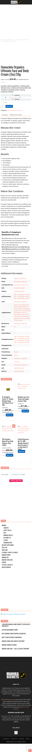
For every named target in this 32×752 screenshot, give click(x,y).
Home (2, 39)
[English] (9, 471)
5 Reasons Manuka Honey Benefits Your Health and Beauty (16, 625)
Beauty (16, 352)
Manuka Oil (5, 557)
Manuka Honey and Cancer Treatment (13, 641)
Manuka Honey (6, 555)
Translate (23, 474)
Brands (4, 525)
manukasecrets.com (9, 699)
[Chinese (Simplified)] (3, 471)
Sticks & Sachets (7, 565)
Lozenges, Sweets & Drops (10, 552)
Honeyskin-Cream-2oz (21, 285)
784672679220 (19, 368)
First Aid (9, 110)
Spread (4, 562)
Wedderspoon (8, 543)
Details (2, 82)
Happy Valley (7, 530)
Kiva (5, 533)
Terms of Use (14, 738)
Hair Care (5, 550)
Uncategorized (6, 567)
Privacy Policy (6, 738)
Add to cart (9, 106)
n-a (15, 327)
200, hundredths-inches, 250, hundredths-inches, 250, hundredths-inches (22, 296)
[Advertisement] (16, 22)
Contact (27, 738)
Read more (21, 451)
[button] (29, 2)
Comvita (6, 528)
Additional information (16, 115)
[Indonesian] (12, 471)
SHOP (8, 716)
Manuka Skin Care (9, 39)
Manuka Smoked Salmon (9, 645)
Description (5, 115)
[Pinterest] (16, 732)
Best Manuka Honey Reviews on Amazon (14, 633)
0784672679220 (19, 288)
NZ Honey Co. (7, 538)
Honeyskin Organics (20, 281)
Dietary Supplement (8, 545)
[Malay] (18, 471)
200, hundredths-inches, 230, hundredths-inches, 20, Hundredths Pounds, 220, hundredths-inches (22, 339)
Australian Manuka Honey (10, 630)
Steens (6, 540)
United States (13, 97)
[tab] (5, 115)
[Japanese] (15, 471)
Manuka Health (8, 535)
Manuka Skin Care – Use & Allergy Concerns (15, 649)
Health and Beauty (20, 278)
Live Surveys (21, 738)
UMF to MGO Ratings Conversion (11, 637)
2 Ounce (17, 362)
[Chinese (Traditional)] (6, 471)
